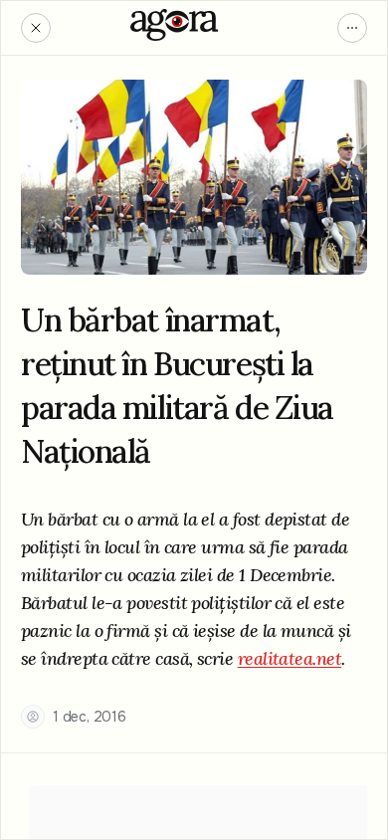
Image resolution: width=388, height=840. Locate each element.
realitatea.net (289, 658)
